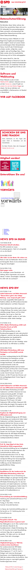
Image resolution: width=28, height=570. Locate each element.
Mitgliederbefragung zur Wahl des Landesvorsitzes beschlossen (11, 544)
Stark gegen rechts (6, 270)
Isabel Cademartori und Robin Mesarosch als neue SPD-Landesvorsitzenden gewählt (13, 387)
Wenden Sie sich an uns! (8, 148)
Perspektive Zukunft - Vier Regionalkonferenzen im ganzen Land (12, 521)
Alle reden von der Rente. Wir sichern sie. (13, 258)
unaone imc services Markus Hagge (10, 86)
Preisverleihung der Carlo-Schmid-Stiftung (13, 497)
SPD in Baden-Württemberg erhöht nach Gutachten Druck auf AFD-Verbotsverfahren (13, 327)
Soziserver (8, 84)
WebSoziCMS (4, 82)
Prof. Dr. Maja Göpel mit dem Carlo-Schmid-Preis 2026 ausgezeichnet (11, 445)
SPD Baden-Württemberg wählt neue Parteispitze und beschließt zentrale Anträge (12, 352)
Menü (4, 7)
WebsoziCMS (8, 567)
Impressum (20, 569)
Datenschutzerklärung (10, 569)
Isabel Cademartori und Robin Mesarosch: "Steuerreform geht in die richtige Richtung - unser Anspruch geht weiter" (13, 295)
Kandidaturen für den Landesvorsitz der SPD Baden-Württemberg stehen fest (13, 472)
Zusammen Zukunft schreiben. (10, 245)
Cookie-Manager (17, 567)
